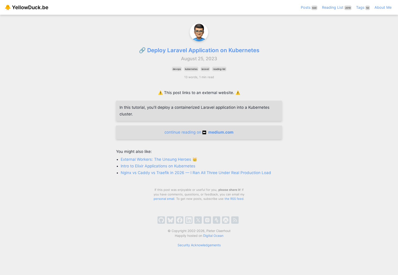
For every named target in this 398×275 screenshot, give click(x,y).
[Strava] (216, 220)
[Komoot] (225, 220)
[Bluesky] (170, 220)
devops (177, 69)
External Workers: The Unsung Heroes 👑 (159, 159)
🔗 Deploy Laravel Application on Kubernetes (199, 50)
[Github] (161, 220)
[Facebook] (179, 220)
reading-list (219, 69)
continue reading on (199, 132)
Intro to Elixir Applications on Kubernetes (158, 166)
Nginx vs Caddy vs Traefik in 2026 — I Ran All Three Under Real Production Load (196, 172)
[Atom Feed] (235, 220)
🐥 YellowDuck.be (26, 7)
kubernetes (191, 69)
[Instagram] (207, 220)
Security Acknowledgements (199, 245)
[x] (198, 220)
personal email (164, 199)
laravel (205, 69)
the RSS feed (234, 199)
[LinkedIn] (189, 220)
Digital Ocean (213, 236)
